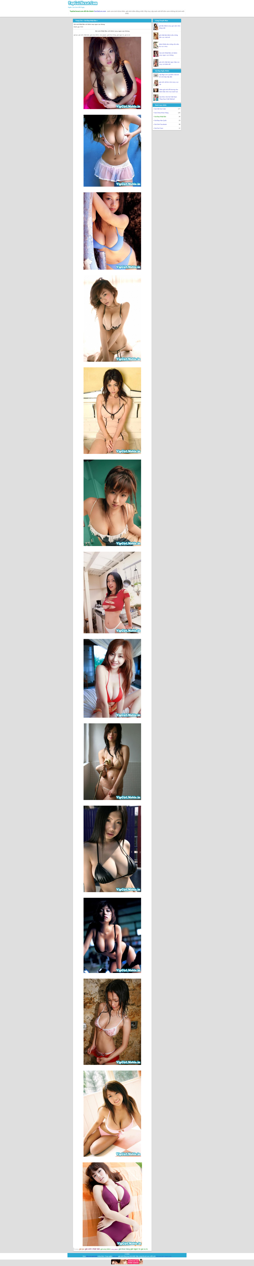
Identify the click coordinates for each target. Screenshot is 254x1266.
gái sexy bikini (106, 1249)
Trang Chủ (79, 20)
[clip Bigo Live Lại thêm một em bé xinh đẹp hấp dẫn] (155, 77)
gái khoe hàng (124, 1249)
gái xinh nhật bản (92, 1249)
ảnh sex (115, 1256)
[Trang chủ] (83, 5)
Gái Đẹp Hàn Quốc (160, 120)
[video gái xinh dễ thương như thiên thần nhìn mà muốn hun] (155, 92)
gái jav (81, 1249)
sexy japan (114, 1249)
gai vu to (144, 1249)
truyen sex (168, 1256)
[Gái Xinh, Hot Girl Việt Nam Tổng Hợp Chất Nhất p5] (155, 100)
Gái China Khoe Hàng (161, 113)
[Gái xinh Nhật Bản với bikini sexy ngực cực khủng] (155, 56)
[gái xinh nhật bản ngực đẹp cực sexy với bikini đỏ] (155, 66)
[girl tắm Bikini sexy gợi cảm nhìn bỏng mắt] (155, 29)
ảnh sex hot (160, 1256)
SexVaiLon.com (100, 11)
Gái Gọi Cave (158, 128)
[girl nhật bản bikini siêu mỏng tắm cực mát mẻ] (155, 39)
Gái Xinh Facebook (160, 124)
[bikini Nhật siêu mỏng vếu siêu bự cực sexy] (155, 48)
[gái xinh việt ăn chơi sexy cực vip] (155, 85)
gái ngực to (135, 1249)
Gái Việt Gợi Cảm (160, 109)
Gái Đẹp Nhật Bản (90, 20)
